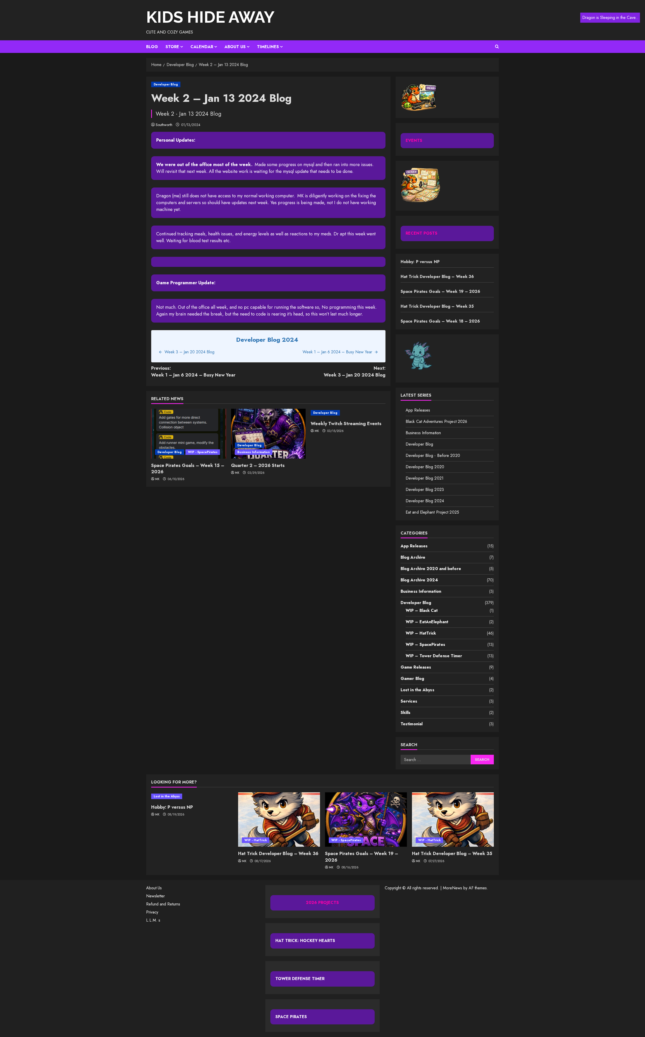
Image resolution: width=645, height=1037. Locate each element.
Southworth (164, 124)
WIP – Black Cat (422, 610)
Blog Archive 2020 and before (431, 569)
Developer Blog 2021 (424, 478)
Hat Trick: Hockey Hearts (305, 941)
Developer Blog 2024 (425, 501)
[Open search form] (497, 46)
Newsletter (155, 896)
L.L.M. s (153, 920)
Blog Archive (413, 557)
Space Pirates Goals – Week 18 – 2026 (440, 321)
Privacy (152, 912)
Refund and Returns (163, 904)
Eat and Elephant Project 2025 (432, 512)
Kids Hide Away (210, 17)
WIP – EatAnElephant (427, 622)
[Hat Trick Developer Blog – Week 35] (453, 819)
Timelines (268, 47)
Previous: (193, 371)
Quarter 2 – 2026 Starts (258, 465)
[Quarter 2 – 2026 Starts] (268, 434)
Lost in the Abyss (417, 690)
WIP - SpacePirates (202, 452)
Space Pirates (291, 1017)
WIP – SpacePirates (425, 644)
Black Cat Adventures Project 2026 (436, 421)
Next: (354, 371)
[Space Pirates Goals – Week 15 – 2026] (188, 434)
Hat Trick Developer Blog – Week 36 (437, 276)
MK (157, 479)
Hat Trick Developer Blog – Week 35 (437, 306)
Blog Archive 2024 (419, 580)
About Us (235, 47)
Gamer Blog (412, 678)
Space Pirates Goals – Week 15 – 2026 (187, 468)
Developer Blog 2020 (425, 467)
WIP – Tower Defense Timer (434, 656)
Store (172, 47)
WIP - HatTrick (255, 840)
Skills (406, 712)
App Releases (418, 410)
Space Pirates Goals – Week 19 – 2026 (440, 291)
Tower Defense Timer (300, 979)
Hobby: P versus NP (420, 262)
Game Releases (416, 667)
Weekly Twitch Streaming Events (346, 423)
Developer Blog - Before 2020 (433, 455)
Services (409, 701)
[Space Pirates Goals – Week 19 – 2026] (366, 819)
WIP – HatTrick (421, 633)
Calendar (201, 47)
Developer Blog (166, 84)
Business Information (253, 452)
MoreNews (452, 888)
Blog (152, 47)
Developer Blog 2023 (425, 489)
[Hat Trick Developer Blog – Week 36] (279, 819)
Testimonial (412, 724)
